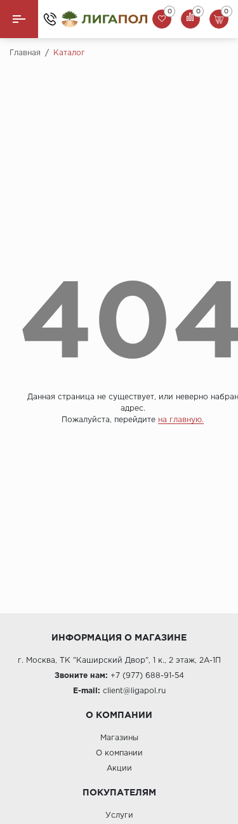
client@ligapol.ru (134, 691)
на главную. (181, 419)
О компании (119, 753)
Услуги (119, 815)
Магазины (119, 737)
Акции (119, 768)
